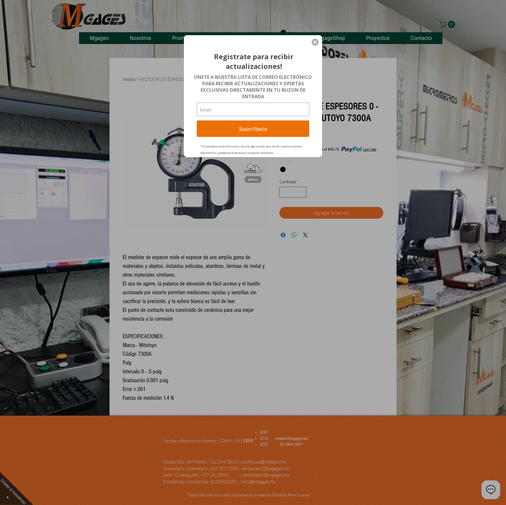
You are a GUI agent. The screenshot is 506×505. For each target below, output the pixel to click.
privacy (253, 179)
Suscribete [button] (253, 128)
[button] (315, 42)
